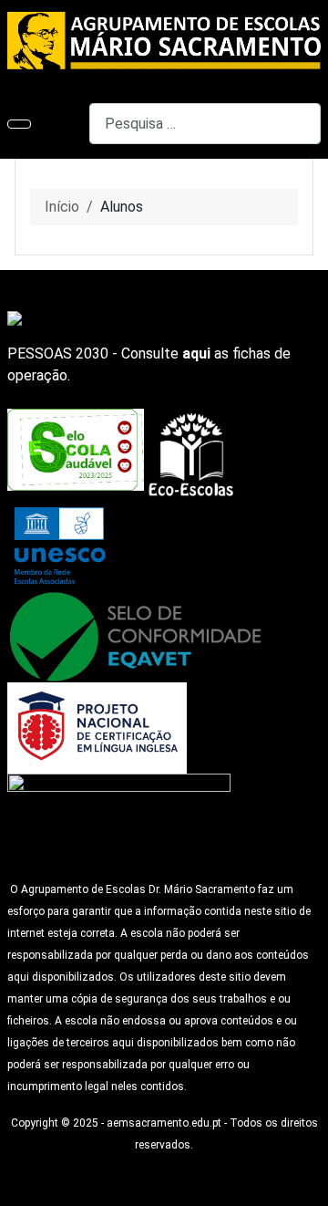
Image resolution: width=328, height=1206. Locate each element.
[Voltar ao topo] (305, 1183)
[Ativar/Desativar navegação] (19, 124)
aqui (196, 353)
